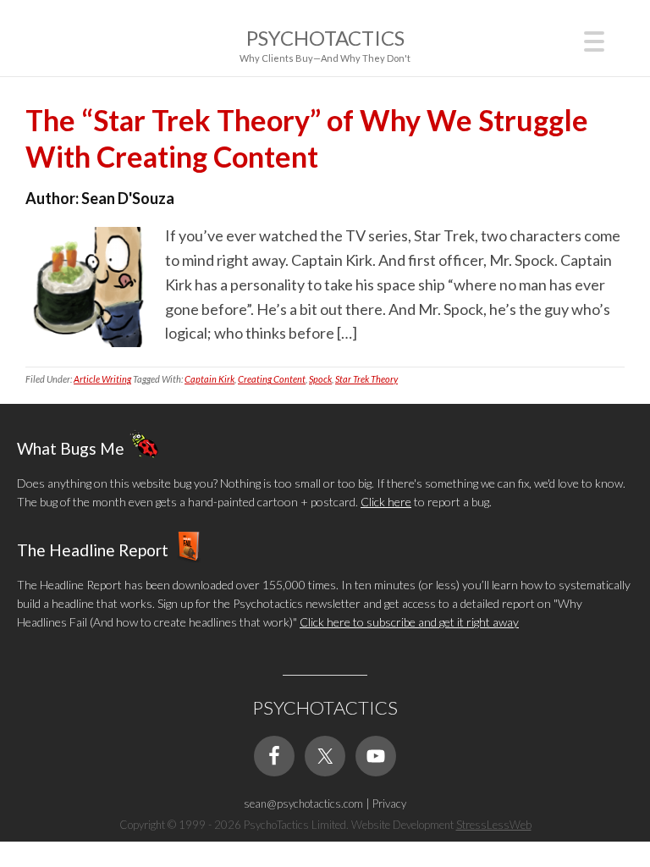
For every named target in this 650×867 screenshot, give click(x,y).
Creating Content (272, 378)
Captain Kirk (209, 378)
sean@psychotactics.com (303, 803)
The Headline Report (92, 549)
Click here (386, 501)
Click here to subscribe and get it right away (409, 622)
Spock (320, 378)
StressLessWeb (494, 824)
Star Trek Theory (366, 378)
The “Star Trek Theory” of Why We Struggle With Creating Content (306, 138)
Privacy (389, 803)
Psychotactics (325, 37)
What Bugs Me (70, 447)
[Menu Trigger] (594, 39)
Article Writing (102, 378)
